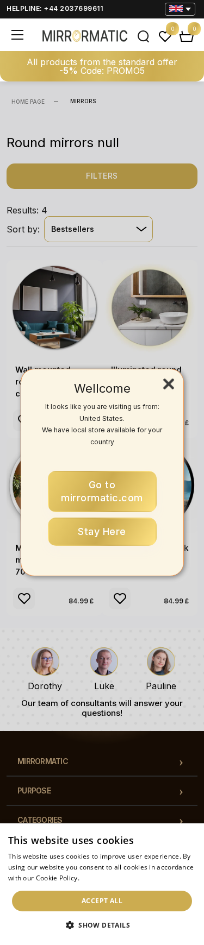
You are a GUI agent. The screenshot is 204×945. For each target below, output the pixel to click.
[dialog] (102, 884)
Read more (98, 878)
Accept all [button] (102, 900)
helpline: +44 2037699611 (55, 8)
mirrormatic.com (102, 491)
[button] (102, 925)
